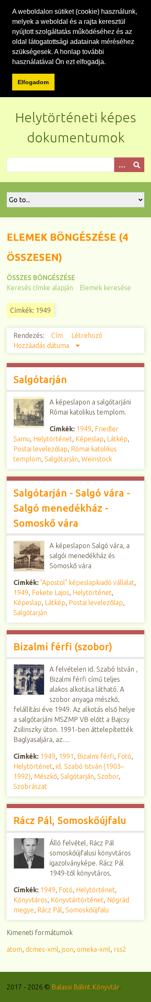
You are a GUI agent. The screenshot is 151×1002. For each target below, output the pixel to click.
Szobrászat (30, 786)
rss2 (120, 949)
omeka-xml (93, 949)
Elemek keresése (105, 287)
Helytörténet (52, 439)
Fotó (124, 756)
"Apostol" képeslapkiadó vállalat (87, 582)
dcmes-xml (42, 949)
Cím (58, 335)
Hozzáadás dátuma (42, 345)
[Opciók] (121, 164)
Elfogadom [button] (33, 82)
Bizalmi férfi (95, 756)
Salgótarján (40, 379)
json (67, 949)
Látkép (117, 439)
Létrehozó (86, 335)
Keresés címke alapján (40, 287)
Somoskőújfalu (87, 910)
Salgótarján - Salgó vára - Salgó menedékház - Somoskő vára (71, 508)
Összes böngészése (41, 277)
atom (14, 949)
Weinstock (96, 459)
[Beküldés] (136, 164)
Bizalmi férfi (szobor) (62, 646)
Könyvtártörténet (77, 900)
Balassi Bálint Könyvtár (85, 987)
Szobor (108, 776)
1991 (66, 756)
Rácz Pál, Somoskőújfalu (69, 820)
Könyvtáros (30, 900)
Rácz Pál (49, 910)
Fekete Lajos (50, 592)
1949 (83, 429)
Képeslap (90, 439)
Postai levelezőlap (40, 449)
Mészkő (45, 776)
